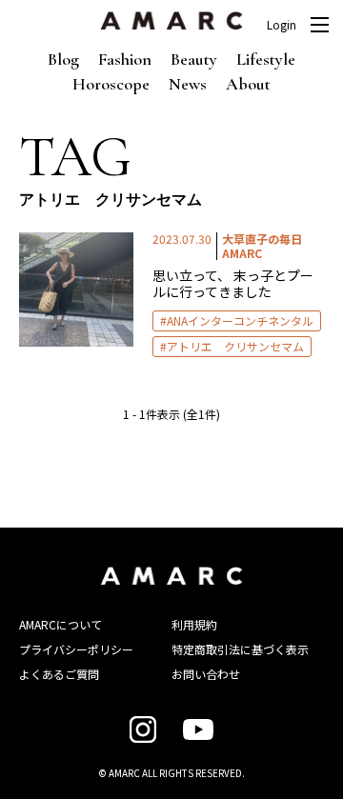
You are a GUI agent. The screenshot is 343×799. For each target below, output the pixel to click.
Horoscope (111, 83)
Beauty (194, 59)
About (248, 83)
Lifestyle (265, 59)
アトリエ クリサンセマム (235, 346)
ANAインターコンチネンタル (240, 320)
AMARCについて (60, 624)
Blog (63, 59)
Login (281, 24)
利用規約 (194, 624)
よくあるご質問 (59, 674)
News (188, 83)
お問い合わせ (206, 674)
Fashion (124, 59)
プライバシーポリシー (76, 649)
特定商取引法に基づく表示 (240, 649)
